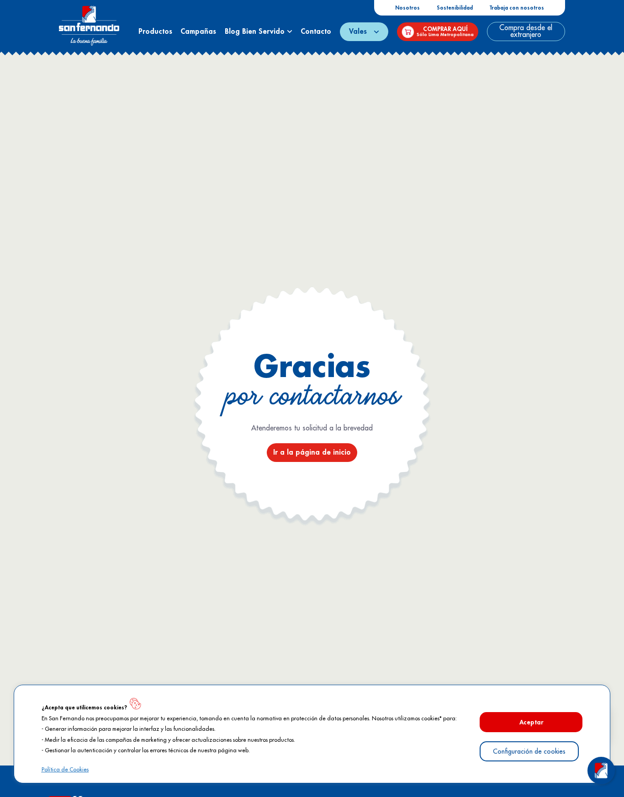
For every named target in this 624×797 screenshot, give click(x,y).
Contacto (316, 31)
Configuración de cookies (529, 751)
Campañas (198, 31)
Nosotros (407, 7)
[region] (312, 734)
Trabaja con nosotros (517, 7)
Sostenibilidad (455, 7)
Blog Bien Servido (256, 31)
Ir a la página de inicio (312, 452)
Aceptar (531, 722)
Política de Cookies (65, 769)
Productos (155, 31)
